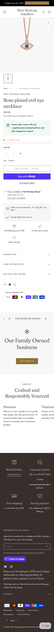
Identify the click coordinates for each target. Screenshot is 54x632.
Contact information (23, 614)
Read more (26, 361)
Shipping (15, 116)
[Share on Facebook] (9, 284)
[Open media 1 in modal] (49, 23)
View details (14, 474)
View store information (16, 198)
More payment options (27, 183)
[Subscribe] (47, 546)
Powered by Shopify (35, 627)
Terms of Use (29, 553)
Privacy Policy (39, 553)
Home (5, 88)
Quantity (6, 147)
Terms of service (33, 610)
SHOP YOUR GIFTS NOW (37, 3)
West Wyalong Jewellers (18, 627)
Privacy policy (20, 610)
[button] (4, 12)
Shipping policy (8, 614)
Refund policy (7, 610)
